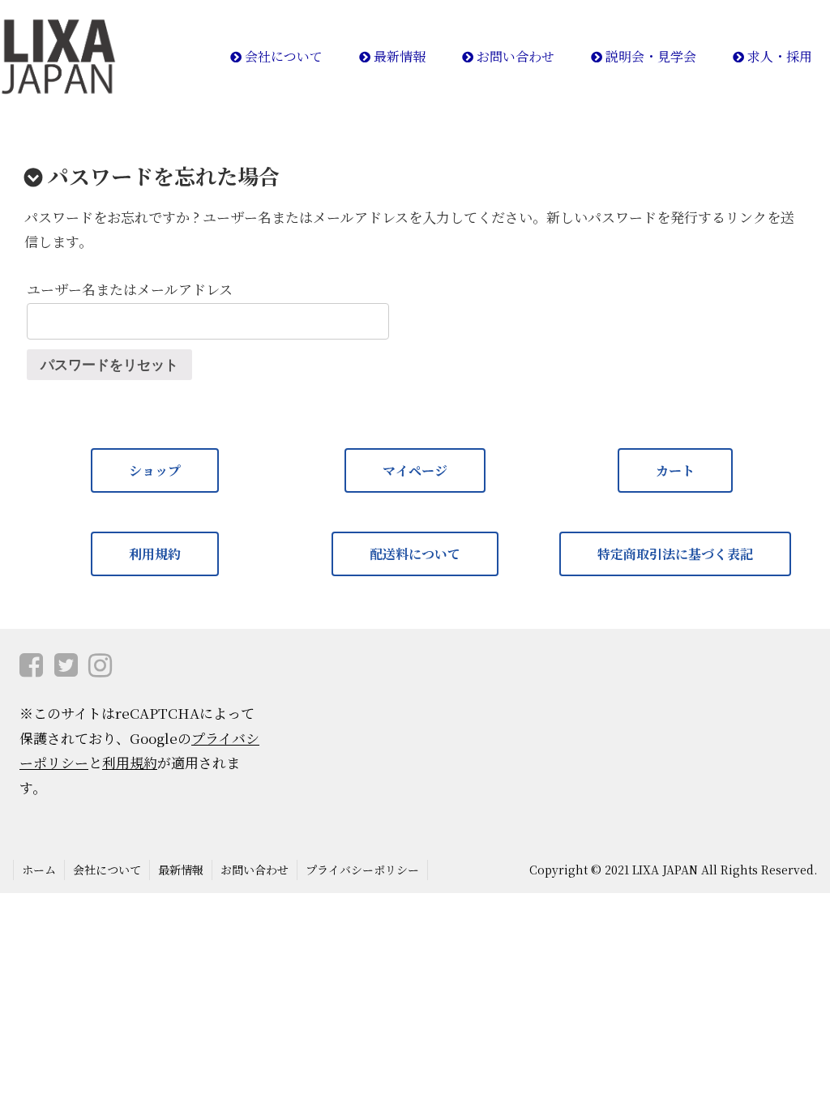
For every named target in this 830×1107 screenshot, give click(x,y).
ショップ (155, 470)
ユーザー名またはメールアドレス (130, 289)
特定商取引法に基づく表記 (675, 554)
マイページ (415, 470)
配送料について (415, 554)
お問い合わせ (254, 869)
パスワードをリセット (109, 365)
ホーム (39, 869)
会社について (107, 869)
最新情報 (180, 869)
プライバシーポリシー (362, 869)
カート (675, 470)
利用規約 (155, 554)
